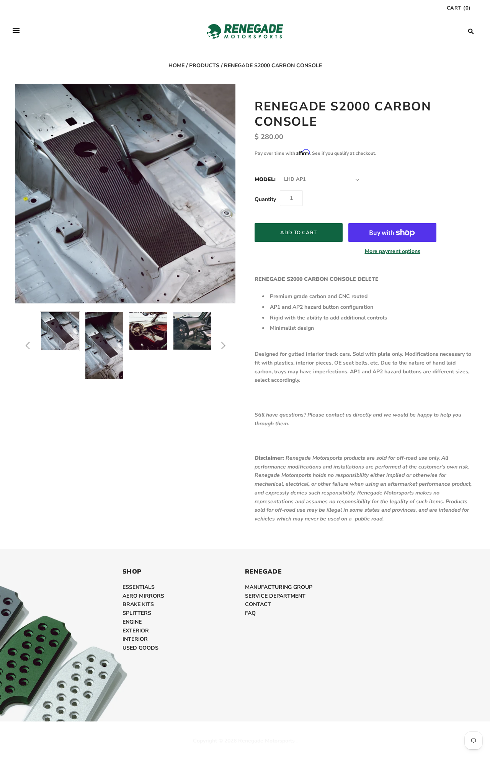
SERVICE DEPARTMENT (275, 596)
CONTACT (258, 604)
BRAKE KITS (138, 604)
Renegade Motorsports (266, 740)
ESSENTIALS (138, 587)
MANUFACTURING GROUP (278, 587)
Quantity (265, 199)
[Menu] (16, 31)
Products (204, 65)
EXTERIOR (135, 630)
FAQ (250, 613)
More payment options (392, 251)
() (459, 8)
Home (176, 65)
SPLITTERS (136, 613)
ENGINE (132, 622)
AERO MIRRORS (143, 596)
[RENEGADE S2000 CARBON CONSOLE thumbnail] (60, 331)
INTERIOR (135, 639)
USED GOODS (140, 648)
